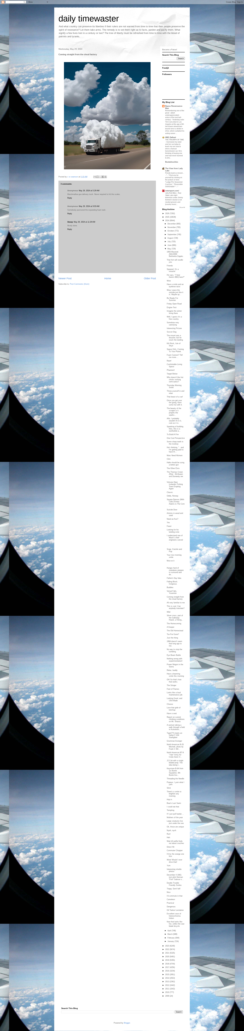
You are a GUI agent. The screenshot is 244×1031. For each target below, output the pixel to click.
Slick (169, 788)
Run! (169, 834)
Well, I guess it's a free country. (174, 318)
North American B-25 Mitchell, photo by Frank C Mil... (175, 746)
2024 (167, 220)
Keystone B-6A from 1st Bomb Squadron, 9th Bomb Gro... (175, 771)
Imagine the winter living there (174, 312)
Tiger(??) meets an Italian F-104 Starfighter (174, 735)
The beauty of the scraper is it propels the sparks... (174, 411)
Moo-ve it (170, 561)
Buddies (170, 587)
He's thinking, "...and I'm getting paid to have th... (175, 449)
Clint (168, 459)
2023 (167, 946)
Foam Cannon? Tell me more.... (175, 356)
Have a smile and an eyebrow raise (175, 285)
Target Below (172, 374)
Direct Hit (170, 847)
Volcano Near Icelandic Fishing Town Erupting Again (175, 485)
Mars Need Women (174, 455)
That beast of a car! (175, 397)
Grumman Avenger (174, 741)
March (170, 934)
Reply (69, 198)
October (171, 231)
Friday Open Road (174, 304)
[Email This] (94, 176)
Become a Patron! (169, 50)
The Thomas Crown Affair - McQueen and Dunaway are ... (175, 475)
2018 (167, 964)
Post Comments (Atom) (79, 284)
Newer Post (65, 278)
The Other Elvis (173, 468)
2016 (167, 971)
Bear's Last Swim (174, 803)
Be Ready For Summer (172, 299)
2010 (167, 992)
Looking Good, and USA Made (174, 699)
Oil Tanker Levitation (175, 910)
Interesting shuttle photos (174, 870)
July (169, 241)
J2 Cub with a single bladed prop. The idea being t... (175, 762)
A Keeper (170, 627)
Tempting (170, 810)
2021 (167, 953)
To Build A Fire (173, 434)
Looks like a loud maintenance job (174, 693)
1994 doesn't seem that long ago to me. (174, 643)
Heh (168, 837)
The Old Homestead (175, 631)
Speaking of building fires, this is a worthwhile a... (175, 428)
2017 (167, 967)
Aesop (70, 222)
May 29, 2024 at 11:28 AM (84, 222)
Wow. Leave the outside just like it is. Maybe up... (175, 292)
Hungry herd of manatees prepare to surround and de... (175, 571)
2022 (167, 949)
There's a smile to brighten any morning (174, 794)
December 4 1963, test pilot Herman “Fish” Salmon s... (175, 877)
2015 (167, 974)
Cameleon (171, 899)
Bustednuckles (171, 162)
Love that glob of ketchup (173, 709)
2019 (167, 960)
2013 (167, 981)
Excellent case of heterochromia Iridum (174, 916)
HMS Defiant (170, 137)
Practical (170, 903)
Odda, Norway (172, 496)
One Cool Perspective (176, 438)
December (171, 224)
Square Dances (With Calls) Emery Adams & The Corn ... (176, 502)
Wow (169, 281)
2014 (167, 978)
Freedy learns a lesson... (174, 173)
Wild (168, 612)
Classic (170, 492)
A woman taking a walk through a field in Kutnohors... (176, 727)
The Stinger (171, 685)
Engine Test (172, 307)
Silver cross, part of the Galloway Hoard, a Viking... (175, 617)
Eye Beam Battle (174, 655)
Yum (168, 865)
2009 (167, 996)
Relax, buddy (172, 670)
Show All (182, 207)
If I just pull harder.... (175, 814)
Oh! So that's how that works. (174, 680)
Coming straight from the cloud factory (175, 598)
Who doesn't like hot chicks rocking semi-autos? (175, 379)
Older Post (150, 278)
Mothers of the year (175, 817)
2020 (167, 957)
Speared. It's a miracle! (173, 270)
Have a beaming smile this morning (175, 675)
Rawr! (169, 361)
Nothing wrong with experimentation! (174, 660)
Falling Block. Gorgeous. (172, 583)
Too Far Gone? (173, 634)
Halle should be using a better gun (175, 463)
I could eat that (173, 807)
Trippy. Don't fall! (173, 889)
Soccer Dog (171, 332)
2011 (167, 989)
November (171, 227)
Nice (168, 892)
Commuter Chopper (175, 850)
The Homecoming (174, 623)
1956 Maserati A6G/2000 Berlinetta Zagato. (175, 254)
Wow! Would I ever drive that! (174, 861)
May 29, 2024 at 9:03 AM (89, 206)
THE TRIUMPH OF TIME (174, 140)
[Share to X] (100, 176)
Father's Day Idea (174, 578)
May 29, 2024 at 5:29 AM (89, 191)
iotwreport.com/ (172, 191)
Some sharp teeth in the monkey (175, 443)
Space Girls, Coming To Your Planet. (175, 350)
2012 (167, 985)
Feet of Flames (173, 689)
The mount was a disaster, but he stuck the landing (175, 337)
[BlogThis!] (97, 176)
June (169, 245)
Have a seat (172, 713)
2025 (167, 217)
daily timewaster (88, 18)
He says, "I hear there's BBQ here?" (176, 276)
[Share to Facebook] (102, 176)
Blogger (127, 1023)
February (171, 938)
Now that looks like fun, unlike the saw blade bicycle (175, 924)
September (172, 234)
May (169, 249)
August (170, 238)
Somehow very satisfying (173, 323)
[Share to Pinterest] (105, 176)
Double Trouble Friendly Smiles (174, 884)
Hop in (169, 799)
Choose (170, 704)
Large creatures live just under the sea (175, 822)
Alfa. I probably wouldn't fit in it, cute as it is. (174, 420)
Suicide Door (172, 510)
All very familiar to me (176, 603)
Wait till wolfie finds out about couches (175, 842)
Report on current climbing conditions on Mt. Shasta (176, 719)
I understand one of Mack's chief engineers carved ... (175, 538)
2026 (167, 213)
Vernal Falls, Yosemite (172, 592)
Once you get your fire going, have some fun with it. (174, 402)
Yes (168, 522)
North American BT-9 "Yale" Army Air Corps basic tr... (175, 754)
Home (107, 278)
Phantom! (171, 370)
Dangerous (171, 907)
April (169, 931)
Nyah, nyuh (171, 830)
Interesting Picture (174, 328)
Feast (169, 526)
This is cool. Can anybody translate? (175, 607)
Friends (170, 266)
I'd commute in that (174, 896)
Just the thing (172, 638)
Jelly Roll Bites (171, 193)
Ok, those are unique (175, 827)
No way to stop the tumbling (174, 650)
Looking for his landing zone (173, 531)
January (171, 941)
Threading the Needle (175, 779)
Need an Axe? (172, 519)
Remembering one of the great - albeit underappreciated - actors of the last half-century (174, 115)
